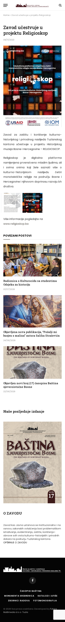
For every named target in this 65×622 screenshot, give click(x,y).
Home (6, 15)
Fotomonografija (45, 600)
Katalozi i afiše (48, 595)
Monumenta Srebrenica (19, 595)
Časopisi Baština (31, 591)
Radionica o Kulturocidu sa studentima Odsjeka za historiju (30, 282)
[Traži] (60, 5)
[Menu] (5, 5)
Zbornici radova (19, 600)
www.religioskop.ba (15, 224)
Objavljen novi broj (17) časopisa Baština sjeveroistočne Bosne (30, 385)
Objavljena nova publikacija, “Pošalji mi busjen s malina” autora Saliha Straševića (31, 333)
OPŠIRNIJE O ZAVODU (15, 542)
